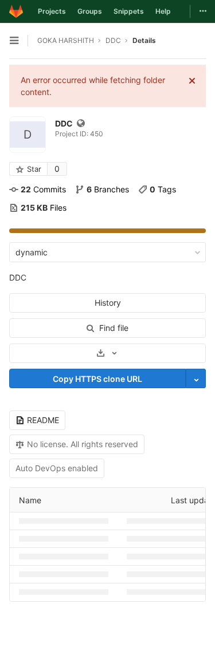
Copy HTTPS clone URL (97, 379)
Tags (163, 189)
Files (44, 207)
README (43, 420)
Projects (52, 11)
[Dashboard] (16, 11)
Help (163, 11)
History (108, 302)
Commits (43, 189)
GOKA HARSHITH (65, 40)
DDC (17, 277)
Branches (108, 189)
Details (144, 40)
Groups (89, 11)
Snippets (129, 11)
